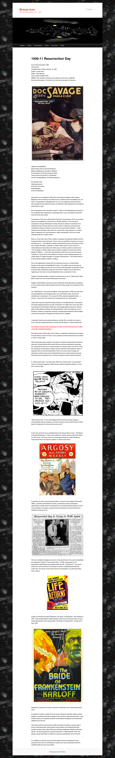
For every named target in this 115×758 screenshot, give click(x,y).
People (62, 45)
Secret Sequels (38, 45)
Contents (22, 45)
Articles (29, 45)
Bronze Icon (27, 9)
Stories (47, 45)
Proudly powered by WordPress (57, 752)
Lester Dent (54, 45)
